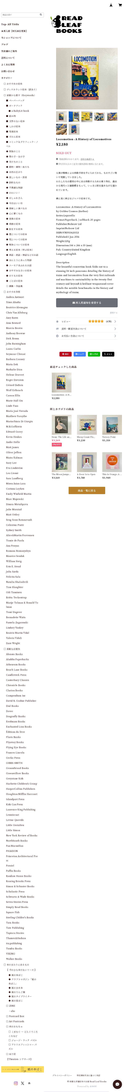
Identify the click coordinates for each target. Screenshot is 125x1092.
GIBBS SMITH (14, 763)
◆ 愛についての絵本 (16, 234)
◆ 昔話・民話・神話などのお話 (22, 255)
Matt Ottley (13, 514)
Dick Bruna (12, 338)
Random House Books (18, 876)
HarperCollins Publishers (20, 789)
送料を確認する (87, 159)
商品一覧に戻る (87, 490)
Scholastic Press (15, 891)
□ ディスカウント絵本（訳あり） (21, 89)
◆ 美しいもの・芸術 (16, 177)
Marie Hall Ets (14, 400)
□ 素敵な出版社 (12, 649)
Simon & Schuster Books (20, 886)
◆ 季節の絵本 (13, 224)
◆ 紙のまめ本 (16, 988)
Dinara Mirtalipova (17, 504)
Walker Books (14, 959)
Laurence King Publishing (21, 809)
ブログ (4, 44)
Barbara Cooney (15, 359)
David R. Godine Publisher (21, 701)
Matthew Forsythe (16, 416)
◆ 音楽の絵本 (13, 218)
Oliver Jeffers (13, 452)
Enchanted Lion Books (19, 726)
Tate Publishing (15, 928)
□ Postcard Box (15, 1016)
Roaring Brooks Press (18, 881)
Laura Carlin (13, 349)
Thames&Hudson (16, 938)
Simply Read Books (17, 907)
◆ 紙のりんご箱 (17, 992)
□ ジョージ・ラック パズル (23, 1040)
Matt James (12, 447)
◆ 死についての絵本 (16, 239)
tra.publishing (14, 943)
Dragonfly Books (15, 716)
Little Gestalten (15, 825)
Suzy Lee (11, 463)
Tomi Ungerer (14, 612)
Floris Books (13, 737)
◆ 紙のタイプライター (20, 996)
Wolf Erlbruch (14, 390)
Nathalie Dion (14, 369)
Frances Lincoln (15, 752)
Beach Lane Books (16, 669)
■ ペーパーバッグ (15, 100)
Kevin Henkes (14, 437)
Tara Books (12, 922)
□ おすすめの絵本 (13, 83)
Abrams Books (14, 654)
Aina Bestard (13, 323)
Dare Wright (13, 643)
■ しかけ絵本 (13, 126)
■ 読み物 (11, 116)
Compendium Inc (16, 695)
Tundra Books (14, 948)
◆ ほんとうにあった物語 (19, 260)
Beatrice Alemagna (17, 307)
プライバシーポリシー (62, 1075)
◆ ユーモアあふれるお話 (19, 265)
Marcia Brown (14, 328)
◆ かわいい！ (13, 193)
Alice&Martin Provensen (20, 535)
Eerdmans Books (15, 721)
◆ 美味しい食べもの (16, 208)
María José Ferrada (17, 411)
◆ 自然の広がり (14, 172)
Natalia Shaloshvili (17, 582)
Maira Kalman (14, 457)
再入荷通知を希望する (88, 302)
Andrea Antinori (15, 297)
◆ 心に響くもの (14, 213)
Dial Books (12, 706)
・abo (12, 1011)
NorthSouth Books (17, 840)
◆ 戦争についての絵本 (17, 244)
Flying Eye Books (16, 747)
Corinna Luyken (15, 488)
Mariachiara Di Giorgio (19, 421)
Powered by (83, 1086)
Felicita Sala (13, 576)
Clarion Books (14, 690)
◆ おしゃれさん (14, 198)
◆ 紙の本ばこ (16, 975)
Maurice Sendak (15, 556)
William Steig (13, 561)
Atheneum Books (16, 664)
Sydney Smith (13, 530)
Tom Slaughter (14, 587)
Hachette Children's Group (21, 783)
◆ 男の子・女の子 (15, 156)
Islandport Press (15, 799)
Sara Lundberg (14, 478)
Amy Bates (12, 317)
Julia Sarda (12, 571)
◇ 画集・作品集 (14, 286)
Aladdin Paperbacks (17, 659)
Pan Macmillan (14, 846)
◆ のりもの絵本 (14, 275)
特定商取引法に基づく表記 (88, 1075)
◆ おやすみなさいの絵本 (19, 270)
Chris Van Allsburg (16, 312)
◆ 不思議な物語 (14, 187)
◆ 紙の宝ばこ (16, 1000)
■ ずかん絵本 (13, 136)
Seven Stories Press (17, 902)
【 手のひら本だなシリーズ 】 (21, 970)
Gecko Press (13, 757)
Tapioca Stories (15, 933)
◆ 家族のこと (13, 151)
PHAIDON (12, 851)
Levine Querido (15, 820)
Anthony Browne (15, 333)
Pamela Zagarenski (17, 622)
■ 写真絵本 (12, 131)
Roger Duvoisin (15, 380)
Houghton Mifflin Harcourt (21, 794)
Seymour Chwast (15, 354)
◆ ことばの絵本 (14, 281)
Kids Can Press (14, 804)
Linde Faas (12, 406)
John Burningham (16, 343)
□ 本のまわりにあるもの (16, 964)
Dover (9, 711)
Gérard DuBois (14, 385)
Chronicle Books (15, 685)
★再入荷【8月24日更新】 (14, 31)
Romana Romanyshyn (18, 551)
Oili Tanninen (13, 592)
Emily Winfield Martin (18, 494)
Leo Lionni (12, 473)
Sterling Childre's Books (20, 917)
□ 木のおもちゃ (14, 1026)
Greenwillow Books (17, 773)
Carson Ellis (13, 395)
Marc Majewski (14, 499)
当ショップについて (11, 37)
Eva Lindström (14, 468)
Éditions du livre (15, 732)
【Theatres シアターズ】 (19, 1059)
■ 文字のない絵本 (15, 121)
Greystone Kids (14, 778)
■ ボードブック (14, 105)
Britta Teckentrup (16, 597)
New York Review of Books (21, 835)
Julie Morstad (13, 509)
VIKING (10, 953)
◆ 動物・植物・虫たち (17, 167)
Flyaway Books (15, 742)
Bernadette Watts (16, 617)
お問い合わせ (8, 71)
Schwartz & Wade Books (20, 896)
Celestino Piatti (15, 525)
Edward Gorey (14, 431)
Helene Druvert (15, 374)
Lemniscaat (12, 814)
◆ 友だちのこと (14, 161)
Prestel (10, 865)
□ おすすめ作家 (12, 292)
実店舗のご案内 (9, 51)
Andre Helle (13, 442)
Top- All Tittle (10, 24)
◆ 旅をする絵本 (14, 229)
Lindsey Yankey (14, 627)
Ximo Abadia (13, 302)
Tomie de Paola (15, 540)
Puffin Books (13, 871)
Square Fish (13, 912)
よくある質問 (8, 64)
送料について (8, 58)
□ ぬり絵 (11, 1054)
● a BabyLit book (19, 111)
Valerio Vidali (14, 638)
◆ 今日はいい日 (14, 203)
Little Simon (13, 830)
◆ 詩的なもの (13, 182)
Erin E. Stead (13, 566)
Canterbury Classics (17, 680)
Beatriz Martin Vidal (17, 633)
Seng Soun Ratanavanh (19, 519)
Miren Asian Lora (16, 483)
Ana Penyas (12, 545)
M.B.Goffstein (14, 426)
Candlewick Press (16, 675)
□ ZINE (10, 1006)
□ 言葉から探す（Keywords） (20, 95)
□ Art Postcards (15, 1021)
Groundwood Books (17, 768)
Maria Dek (12, 364)
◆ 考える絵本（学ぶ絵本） (20, 250)
